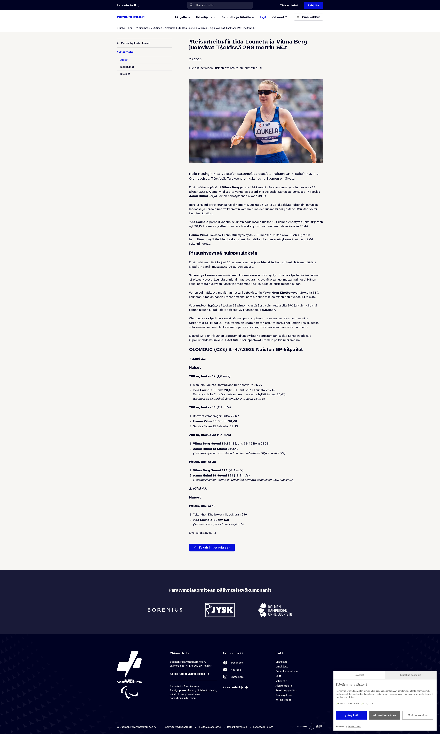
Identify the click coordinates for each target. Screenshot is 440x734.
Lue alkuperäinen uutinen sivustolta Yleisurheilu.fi (223, 68)
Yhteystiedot (283, 700)
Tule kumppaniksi (286, 690)
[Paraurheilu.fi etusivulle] (131, 17)
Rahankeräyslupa (237, 727)
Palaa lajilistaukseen (135, 43)
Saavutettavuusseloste (178, 727)
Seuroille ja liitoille (287, 671)
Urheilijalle (282, 666)
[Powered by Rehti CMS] (310, 728)
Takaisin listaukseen (214, 547)
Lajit (131, 28)
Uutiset (157, 28)
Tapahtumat (126, 67)
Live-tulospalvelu (200, 533)
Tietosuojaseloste (210, 727)
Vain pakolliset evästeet (384, 715)
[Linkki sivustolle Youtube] (246, 669)
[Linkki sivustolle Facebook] (246, 662)
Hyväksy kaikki (351, 715)
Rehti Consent (354, 726)
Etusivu (121, 28)
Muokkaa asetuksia (417, 715)
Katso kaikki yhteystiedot (187, 674)
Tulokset (124, 74)
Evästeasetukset (263, 727)
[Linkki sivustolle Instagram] (246, 677)
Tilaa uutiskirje (233, 687)
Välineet (280, 681)
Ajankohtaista (284, 685)
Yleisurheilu (143, 28)
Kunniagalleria (284, 695)
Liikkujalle (282, 662)
